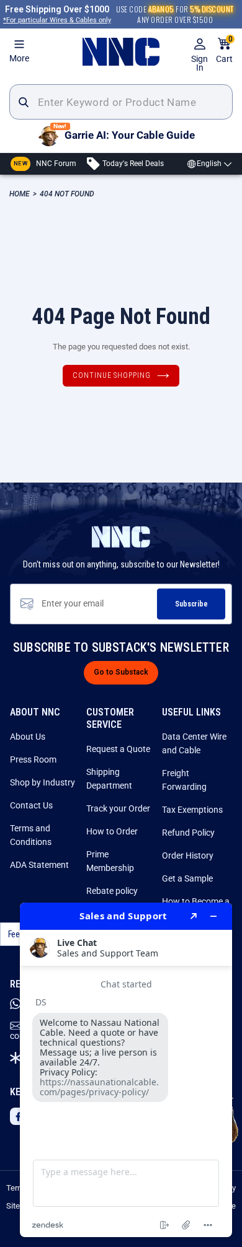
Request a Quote (118, 749)
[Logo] (121, 52)
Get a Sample (187, 878)
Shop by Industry (42, 782)
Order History (187, 855)
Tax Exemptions (192, 810)
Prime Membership (110, 861)
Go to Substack (121, 672)
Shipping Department (109, 778)
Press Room (33, 759)
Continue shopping (112, 375)
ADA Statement (39, 865)
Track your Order (118, 808)
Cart (224, 50)
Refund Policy (188, 833)
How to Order (112, 831)
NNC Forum (45, 163)
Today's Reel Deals (132, 163)
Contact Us (31, 805)
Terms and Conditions (31, 835)
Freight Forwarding (184, 780)
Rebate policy (112, 891)
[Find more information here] (126, 1070)
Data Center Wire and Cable (194, 743)
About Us (27, 737)
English (209, 163)
